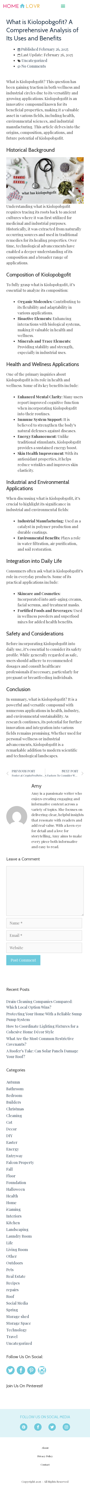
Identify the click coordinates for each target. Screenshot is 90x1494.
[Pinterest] (24, 1427)
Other (11, 1256)
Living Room (17, 1249)
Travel (12, 1336)
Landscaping (17, 1229)
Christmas (15, 1108)
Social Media (17, 1303)
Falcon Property (20, 1162)
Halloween (15, 1189)
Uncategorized (34, 60)
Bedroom (14, 1095)
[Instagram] (66, 1427)
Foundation (16, 1182)
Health (12, 1195)
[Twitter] (52, 1427)
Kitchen (13, 1222)
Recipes (13, 1283)
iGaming (13, 1209)
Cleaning (14, 1115)
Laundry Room (19, 1236)
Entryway (14, 1155)
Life (9, 1242)
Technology (16, 1329)
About (45, 1447)
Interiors (14, 1216)
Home (11, 1202)
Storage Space (18, 1323)
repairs (12, 1289)
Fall (9, 1169)
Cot (9, 1122)
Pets (10, 1269)
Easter (11, 1142)
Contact (45, 1464)
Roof (10, 1296)
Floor (10, 1175)
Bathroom (14, 1088)
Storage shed (17, 1316)
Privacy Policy (45, 1456)
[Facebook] (38, 1427)
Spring (12, 1309)
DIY (9, 1135)
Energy (12, 1149)
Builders (13, 1102)
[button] (63, 5)
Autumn (13, 1082)
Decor (11, 1128)
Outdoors (14, 1262)
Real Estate (16, 1276)
